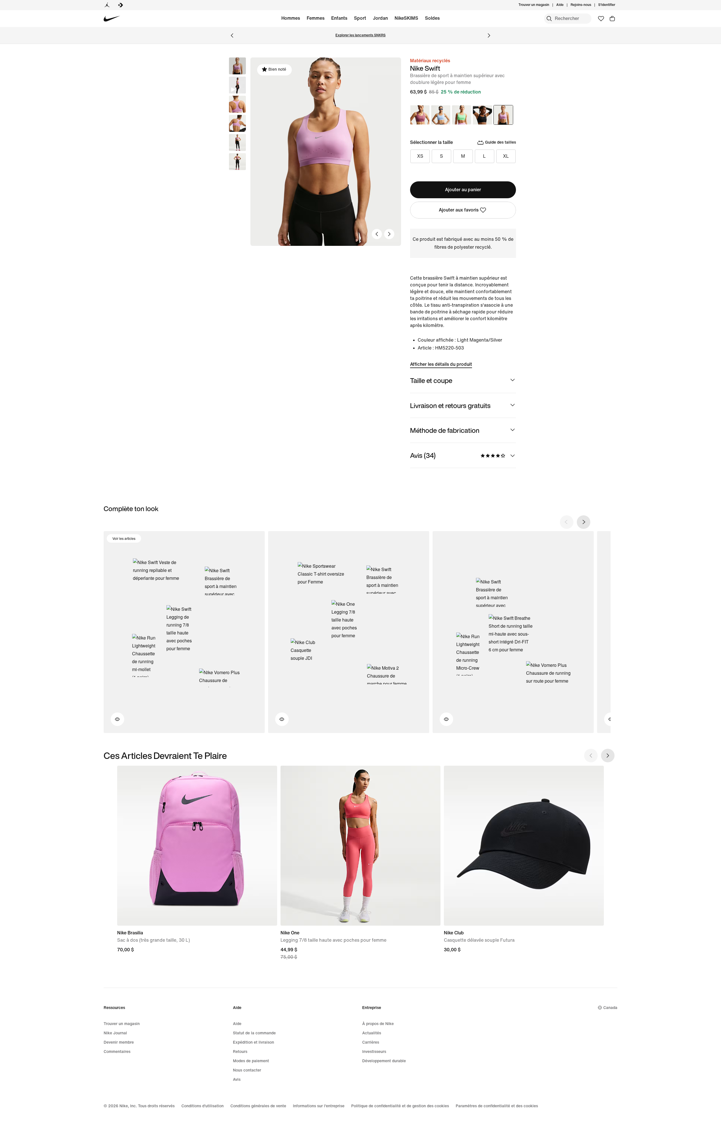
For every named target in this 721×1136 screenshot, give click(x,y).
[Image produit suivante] (389, 234)
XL (506, 156)
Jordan (380, 18)
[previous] (566, 522)
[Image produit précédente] (377, 234)
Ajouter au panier (463, 189)
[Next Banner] (489, 35)
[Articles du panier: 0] (612, 19)
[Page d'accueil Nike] (112, 18)
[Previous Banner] (232, 35)
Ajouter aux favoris (459, 210)
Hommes (290, 18)
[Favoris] (601, 19)
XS (420, 156)
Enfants (339, 18)
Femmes (315, 18)
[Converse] (120, 5)
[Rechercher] (549, 19)
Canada (610, 1008)
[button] (237, 85)
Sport (360, 18)
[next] (583, 522)
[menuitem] (565, 5)
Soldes (432, 18)
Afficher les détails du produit (441, 364)
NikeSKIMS (406, 18)
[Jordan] (107, 5)
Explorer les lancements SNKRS (360, 35)
